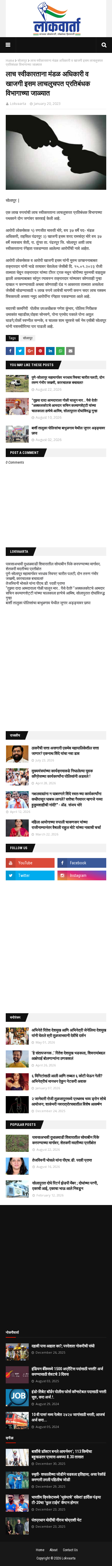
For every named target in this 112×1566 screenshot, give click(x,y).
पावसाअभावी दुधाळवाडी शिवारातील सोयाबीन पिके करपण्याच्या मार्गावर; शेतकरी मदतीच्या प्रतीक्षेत (65, 1140)
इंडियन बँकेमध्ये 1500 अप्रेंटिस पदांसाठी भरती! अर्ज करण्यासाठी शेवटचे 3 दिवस (67, 1371)
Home (10, 61)
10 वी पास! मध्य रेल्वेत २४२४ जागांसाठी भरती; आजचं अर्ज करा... (68, 1417)
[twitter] (30, 875)
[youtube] (30, 863)
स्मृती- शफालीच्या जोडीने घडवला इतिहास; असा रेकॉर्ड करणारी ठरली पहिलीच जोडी (69, 1477)
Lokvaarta (18, 103)
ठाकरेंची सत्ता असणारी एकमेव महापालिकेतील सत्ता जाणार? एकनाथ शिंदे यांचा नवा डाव (65, 751)
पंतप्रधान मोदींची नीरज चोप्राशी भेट (57, 1520)
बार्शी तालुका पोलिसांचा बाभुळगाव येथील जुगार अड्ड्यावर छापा (48, 603)
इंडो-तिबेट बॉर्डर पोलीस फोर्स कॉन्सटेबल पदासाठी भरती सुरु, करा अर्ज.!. (69, 1394)
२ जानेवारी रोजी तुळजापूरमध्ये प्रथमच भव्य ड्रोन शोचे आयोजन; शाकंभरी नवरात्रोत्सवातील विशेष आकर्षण (69, 1101)
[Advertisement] (56, 668)
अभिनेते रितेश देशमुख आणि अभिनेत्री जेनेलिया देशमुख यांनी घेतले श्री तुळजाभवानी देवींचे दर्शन (69, 1033)
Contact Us (70, 1550)
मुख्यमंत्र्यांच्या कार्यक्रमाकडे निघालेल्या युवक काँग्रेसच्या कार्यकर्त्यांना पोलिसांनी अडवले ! (62, 774)
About (53, 1550)
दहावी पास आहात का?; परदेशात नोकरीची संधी (63, 1346)
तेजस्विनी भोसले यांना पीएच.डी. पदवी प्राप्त (35, 583)
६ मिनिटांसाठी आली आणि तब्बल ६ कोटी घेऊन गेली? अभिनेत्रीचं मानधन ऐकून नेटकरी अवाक (67, 1079)
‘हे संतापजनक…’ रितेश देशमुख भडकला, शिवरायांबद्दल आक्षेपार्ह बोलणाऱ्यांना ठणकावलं (68, 1056)
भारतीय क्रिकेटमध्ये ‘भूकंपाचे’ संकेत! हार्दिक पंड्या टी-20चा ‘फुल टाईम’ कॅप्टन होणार (66, 1500)
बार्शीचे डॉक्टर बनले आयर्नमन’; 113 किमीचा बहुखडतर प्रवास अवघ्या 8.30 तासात (62, 1454)
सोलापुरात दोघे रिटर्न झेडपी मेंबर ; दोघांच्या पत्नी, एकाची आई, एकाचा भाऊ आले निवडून (65, 1186)
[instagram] (81, 875)
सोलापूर (22, 61)
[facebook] (81, 863)
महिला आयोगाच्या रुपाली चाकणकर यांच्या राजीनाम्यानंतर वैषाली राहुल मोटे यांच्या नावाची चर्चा (66, 825)
